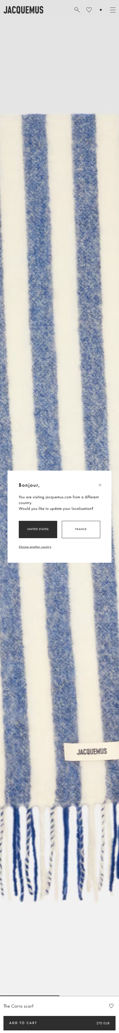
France (81, 529)
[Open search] (77, 10)
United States (38, 529)
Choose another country (35, 547)
